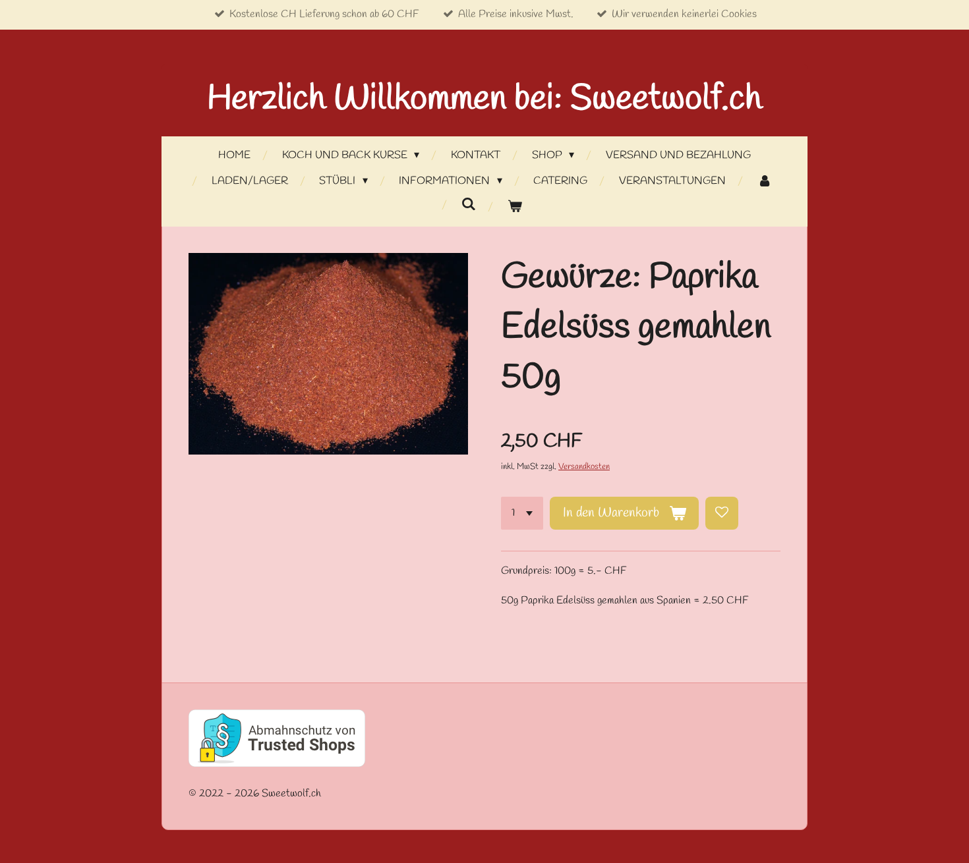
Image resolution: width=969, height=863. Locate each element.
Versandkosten (584, 466)
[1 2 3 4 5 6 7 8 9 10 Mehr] (522, 513)
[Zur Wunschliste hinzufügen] (721, 513)
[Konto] (764, 181)
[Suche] (468, 204)
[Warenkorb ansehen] (515, 207)
